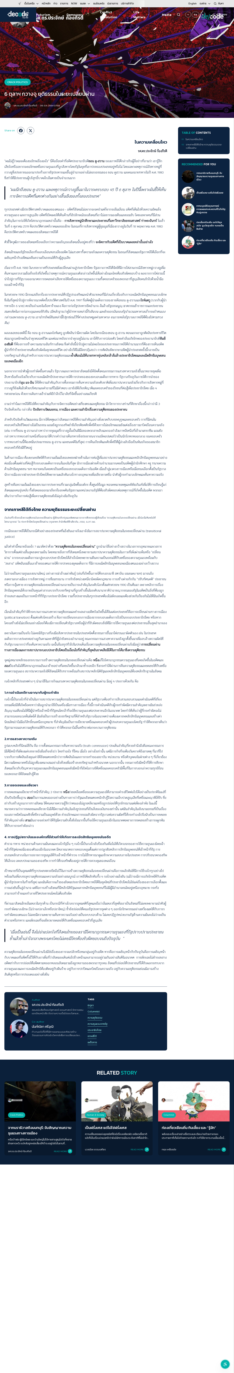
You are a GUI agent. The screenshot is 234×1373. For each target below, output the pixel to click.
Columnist (94, 1011)
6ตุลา (91, 1005)
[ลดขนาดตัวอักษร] (188, 15)
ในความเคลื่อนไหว (194, 139)
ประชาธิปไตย (94, 1030)
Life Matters (139, 15)
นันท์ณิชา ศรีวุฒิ (43, 1026)
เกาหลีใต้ (92, 1036)
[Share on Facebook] (20, 130)
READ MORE (60, 1151)
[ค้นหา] (178, 14)
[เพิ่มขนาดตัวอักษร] (203, 15)
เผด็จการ (92, 1042)
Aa (195, 14)
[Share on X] (30, 130)
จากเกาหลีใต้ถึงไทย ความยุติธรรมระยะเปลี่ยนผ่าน (204, 146)
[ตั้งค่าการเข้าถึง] (225, 1364)
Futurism (43, 14)
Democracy (75, 14)
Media (166, 14)
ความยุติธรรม (95, 1018)
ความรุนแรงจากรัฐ (97, 1024)
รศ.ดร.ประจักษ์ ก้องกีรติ (25, 105)
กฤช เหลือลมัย (169, 1149)
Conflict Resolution (108, 15)
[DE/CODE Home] (18, 14)
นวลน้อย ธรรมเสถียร (95, 1149)
